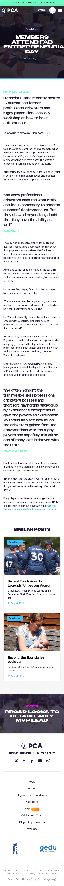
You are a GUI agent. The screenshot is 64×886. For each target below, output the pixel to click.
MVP (31, 809)
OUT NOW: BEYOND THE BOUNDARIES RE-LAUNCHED (31, 3)
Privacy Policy (29, 879)
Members (32, 802)
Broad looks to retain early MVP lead (32, 713)
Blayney (49, 879)
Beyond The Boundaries (32, 795)
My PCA (32, 829)
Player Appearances (32, 822)
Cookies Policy (15, 879)
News (32, 782)
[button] (60, 10)
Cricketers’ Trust (32, 815)
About (32, 788)
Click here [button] (37, 133)
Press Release (32, 29)
